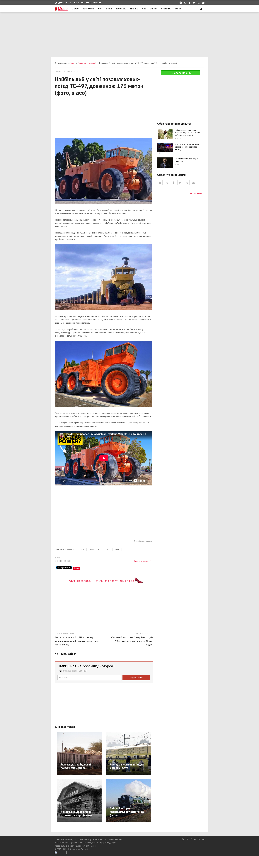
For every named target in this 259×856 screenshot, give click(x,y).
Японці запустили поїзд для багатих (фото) (127, 766)
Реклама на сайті (196, 193)
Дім (100, 9)
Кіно (144, 9)
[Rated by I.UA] (61, 852)
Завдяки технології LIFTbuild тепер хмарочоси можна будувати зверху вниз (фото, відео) (77, 641)
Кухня (109, 9)
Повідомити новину (64, 839)
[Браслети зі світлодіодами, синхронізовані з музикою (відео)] (165, 147)
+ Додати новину (180, 72)
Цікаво (75, 9)
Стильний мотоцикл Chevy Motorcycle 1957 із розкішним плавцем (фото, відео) (132, 641)
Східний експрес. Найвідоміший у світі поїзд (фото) (127, 811)
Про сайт (96, 2)
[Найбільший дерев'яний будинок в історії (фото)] (88, 800)
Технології (88, 9)
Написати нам (81, 2)
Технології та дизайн (87, 63)
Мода (178, 9)
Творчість (121, 9)
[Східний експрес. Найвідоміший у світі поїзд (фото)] (138, 800)
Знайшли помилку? (142, 561)
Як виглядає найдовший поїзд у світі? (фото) (76, 766)
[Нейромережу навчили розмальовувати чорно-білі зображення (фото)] (165, 133)
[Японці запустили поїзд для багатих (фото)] (143, 753)
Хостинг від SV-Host (79, 849)
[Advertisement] (129, 34)
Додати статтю (63, 2)
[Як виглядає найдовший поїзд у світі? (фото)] (88, 753)
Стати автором (82, 839)
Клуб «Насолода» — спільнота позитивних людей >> (103, 581)
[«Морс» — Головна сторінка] (61, 9)
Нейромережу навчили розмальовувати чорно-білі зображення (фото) (187, 132)
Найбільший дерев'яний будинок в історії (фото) (76, 813)
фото (107, 549)
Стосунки (166, 9)
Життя (153, 9)
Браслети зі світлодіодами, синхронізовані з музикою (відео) (187, 147)
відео (117, 549)
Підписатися (136, 677)
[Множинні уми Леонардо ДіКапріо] (165, 162)
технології (94, 549)
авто (82, 549)
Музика (134, 9)
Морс (72, 63)
